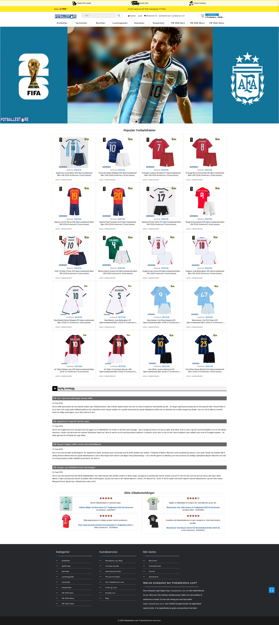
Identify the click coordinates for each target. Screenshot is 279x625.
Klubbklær (62, 23)
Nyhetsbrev (154, 577)
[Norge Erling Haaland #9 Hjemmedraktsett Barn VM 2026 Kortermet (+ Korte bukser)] (205, 202)
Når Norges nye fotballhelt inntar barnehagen (74, 467)
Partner (152, 571)
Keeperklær (159, 23)
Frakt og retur (111, 587)
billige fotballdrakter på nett (177, 591)
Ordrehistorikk (155, 566)
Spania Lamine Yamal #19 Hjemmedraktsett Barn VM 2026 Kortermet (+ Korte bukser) (74, 223)
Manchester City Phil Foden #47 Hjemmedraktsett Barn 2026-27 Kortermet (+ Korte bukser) (205, 322)
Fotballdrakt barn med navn (150, 620)
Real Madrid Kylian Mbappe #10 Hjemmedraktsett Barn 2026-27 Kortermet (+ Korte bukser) (74, 321)
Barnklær (100, 23)
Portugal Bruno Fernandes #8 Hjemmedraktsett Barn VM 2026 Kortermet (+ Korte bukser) (205, 174)
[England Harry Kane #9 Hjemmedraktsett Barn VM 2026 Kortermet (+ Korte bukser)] (161, 251)
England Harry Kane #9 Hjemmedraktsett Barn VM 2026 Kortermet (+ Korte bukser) (161, 272)
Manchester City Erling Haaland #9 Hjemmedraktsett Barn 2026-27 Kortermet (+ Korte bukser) (161, 322)
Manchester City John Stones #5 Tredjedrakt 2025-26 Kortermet (193, 507)
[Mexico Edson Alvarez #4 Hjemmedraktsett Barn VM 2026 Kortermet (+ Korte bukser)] (117, 251)
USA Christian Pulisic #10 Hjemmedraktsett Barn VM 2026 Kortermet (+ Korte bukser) (74, 272)
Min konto (153, 561)
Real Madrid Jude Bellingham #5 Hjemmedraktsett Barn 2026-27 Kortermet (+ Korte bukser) (117, 322)
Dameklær (139, 23)
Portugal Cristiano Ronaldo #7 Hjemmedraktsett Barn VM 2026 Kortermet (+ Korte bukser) (161, 174)
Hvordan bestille (112, 566)
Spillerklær (81, 23)
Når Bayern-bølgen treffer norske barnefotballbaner (77, 444)
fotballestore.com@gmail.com (173, 16)
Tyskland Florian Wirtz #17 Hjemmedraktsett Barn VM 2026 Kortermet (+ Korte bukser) (161, 223)
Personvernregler (112, 577)
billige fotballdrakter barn (153, 604)
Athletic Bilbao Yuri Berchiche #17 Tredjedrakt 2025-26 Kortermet (106, 507)
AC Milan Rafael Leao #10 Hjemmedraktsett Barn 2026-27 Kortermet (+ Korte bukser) (74, 370)
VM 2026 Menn (197, 23)
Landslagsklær (120, 23)
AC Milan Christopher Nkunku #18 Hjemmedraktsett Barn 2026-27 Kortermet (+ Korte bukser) (117, 371)
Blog (107, 598)
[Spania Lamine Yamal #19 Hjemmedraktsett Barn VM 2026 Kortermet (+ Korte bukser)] (74, 202)
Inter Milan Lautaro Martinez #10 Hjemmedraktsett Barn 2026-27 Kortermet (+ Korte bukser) (161, 371)
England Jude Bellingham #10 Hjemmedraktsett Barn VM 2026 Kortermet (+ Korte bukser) (205, 272)
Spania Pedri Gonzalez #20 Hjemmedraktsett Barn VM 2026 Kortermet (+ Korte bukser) (117, 223)
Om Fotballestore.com (114, 582)
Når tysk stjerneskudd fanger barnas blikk (73, 398)
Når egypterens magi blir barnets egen (71, 421)
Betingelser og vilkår (114, 561)
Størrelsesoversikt (113, 571)
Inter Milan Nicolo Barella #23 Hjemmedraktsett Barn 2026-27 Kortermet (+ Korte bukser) (205, 370)
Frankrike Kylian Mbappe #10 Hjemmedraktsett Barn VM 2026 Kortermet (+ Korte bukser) (118, 174)
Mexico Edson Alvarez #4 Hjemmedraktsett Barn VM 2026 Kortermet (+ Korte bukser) (117, 272)
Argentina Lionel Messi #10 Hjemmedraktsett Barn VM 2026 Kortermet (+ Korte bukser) (74, 174)
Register (132, 16)
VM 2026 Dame (216, 23)
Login (140, 16)
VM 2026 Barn (178, 23)
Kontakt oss (110, 593)
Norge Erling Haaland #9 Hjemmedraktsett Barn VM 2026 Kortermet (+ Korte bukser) (205, 223)
